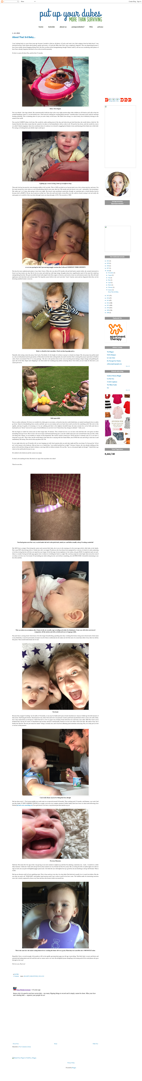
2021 (108, 261)
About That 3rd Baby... (23, 37)
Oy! (108, 388)
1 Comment (16, 976)
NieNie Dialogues (111, 355)
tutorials (51, 27)
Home (55, 1043)
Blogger (74, 1067)
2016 (108, 270)
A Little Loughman (112, 382)
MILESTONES (34, 976)
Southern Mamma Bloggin (114, 376)
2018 (108, 266)
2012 (108, 303)
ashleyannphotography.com (114, 364)
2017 (108, 268)
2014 (108, 298)
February (110, 287)
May (109, 280)
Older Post (95, 1043)
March (110, 285)
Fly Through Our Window (114, 361)
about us (63, 27)
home (41, 27)
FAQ (91, 27)
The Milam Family (112, 385)
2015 (108, 295)
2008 (108, 312)
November (111, 273)
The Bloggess (110, 352)
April (109, 282)
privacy (100, 27)
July (109, 277)
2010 (108, 307)
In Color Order (111, 358)
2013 (108, 300)
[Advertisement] (117, 63)
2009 (108, 310)
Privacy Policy (71, 1063)
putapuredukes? (78, 27)
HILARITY (27, 976)
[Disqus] (55, 1012)
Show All (128, 366)
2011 (108, 305)
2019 (108, 263)
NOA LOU (41, 976)
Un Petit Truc (110, 379)
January (110, 290)
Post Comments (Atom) (25, 1046)
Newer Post (16, 1043)
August (110, 275)
